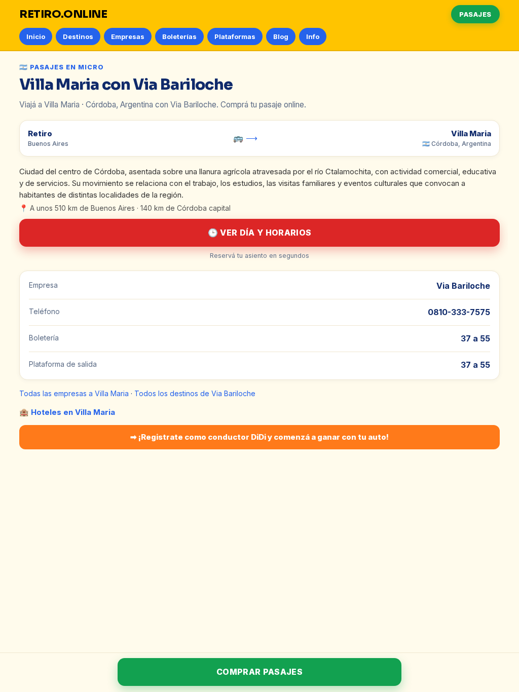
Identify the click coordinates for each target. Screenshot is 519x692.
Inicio (35, 36)
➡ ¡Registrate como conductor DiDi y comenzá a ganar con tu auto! (259, 437)
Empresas (127, 36)
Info (312, 36)
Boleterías (179, 36)
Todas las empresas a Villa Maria (74, 393)
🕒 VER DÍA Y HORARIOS (259, 232)
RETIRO (63, 14)
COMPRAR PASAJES (259, 672)
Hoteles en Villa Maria (73, 412)
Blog (280, 36)
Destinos (78, 36)
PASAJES (475, 14)
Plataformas (234, 36)
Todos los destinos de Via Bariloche (194, 393)
